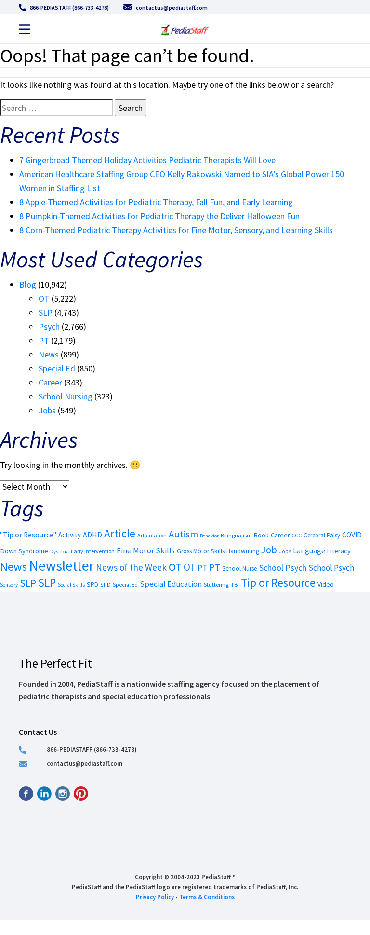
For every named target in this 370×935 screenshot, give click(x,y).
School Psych (282, 567)
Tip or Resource (278, 583)
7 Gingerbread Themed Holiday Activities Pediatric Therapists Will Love (147, 159)
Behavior (209, 536)
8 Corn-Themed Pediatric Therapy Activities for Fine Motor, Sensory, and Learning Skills (176, 229)
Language (309, 550)
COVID (352, 534)
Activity (69, 534)
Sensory (9, 584)
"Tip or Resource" (28, 534)
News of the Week (131, 567)
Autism (183, 534)
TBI (235, 584)
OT (44, 298)
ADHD (92, 534)
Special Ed (57, 368)
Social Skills (71, 584)
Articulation (152, 535)
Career (50, 382)
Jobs (47, 410)
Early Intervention (93, 551)
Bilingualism (236, 535)
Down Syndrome (24, 551)
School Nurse (239, 568)
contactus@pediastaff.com (172, 7)
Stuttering (216, 584)
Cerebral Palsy (322, 535)
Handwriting (242, 551)
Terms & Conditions (207, 897)
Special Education (171, 584)
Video (325, 584)
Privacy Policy (155, 897)
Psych (49, 326)
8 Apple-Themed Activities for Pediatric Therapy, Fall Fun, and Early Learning (156, 201)
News (49, 354)
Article (119, 533)
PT (44, 340)
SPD (92, 584)
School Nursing (65, 396)
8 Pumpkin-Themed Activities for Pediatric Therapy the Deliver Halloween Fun (159, 215)
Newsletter (61, 566)
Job (269, 549)
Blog (27, 284)
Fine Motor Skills (146, 550)
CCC (296, 535)
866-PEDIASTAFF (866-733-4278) (69, 7)
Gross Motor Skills (201, 551)
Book (261, 535)
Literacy (339, 551)
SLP (46, 312)
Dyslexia (59, 551)
